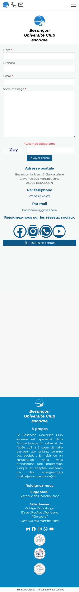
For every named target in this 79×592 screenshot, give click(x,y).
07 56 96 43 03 (39, 196)
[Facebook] (19, 231)
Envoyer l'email (39, 158)
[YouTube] (59, 231)
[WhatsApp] (46, 231)
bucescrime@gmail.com (39, 210)
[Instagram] (33, 231)
